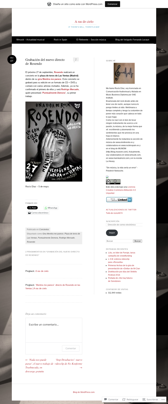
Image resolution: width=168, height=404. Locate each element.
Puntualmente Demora (48, 238)
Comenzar (112, 4)
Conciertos (44, 229)
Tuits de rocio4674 (114, 213)
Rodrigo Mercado (67, 238)
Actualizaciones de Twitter (121, 210)
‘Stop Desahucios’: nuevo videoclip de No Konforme (68, 363)
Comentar (70, 348)
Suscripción (112, 221)
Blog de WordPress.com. (84, 392)
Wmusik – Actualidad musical (30, 39)
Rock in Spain (60, 39)
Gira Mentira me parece (52, 234)
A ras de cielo (84, 21)
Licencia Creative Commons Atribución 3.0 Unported (121, 190)
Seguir (112, 233)
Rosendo (31, 242)
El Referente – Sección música (91, 39)
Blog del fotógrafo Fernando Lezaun (132, 39)
